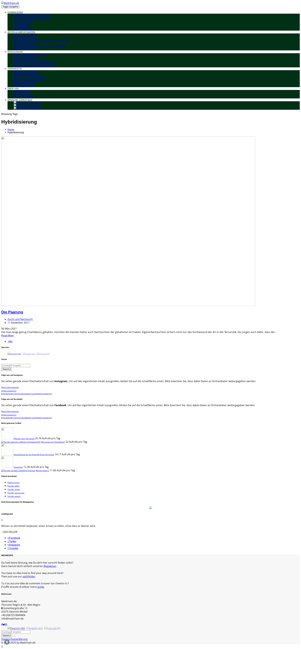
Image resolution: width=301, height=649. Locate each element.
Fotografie (22, 23)
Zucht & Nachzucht (28, 80)
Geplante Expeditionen (30, 60)
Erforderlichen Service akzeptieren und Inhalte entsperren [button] (26, 393)
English (33, 105)
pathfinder (29, 576)
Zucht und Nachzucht (20, 319)
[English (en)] (29, 353)
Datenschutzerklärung (14, 639)
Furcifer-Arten (25, 43)
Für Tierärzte (24, 29)
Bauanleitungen (25, 74)
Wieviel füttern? (42, 470)
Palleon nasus (14, 482)
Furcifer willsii (13, 486)
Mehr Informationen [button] (10, 387)
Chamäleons (15, 12)
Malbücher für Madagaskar (34, 66)
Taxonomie (21, 26)
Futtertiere (18, 467)
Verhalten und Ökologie (31, 17)
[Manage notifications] (6, 642)
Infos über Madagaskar (31, 54)
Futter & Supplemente (30, 77)
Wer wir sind (23, 91)
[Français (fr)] (43, 353)
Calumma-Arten (25, 37)
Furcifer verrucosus (16, 493)
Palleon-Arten (24, 49)
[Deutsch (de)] (14, 353)
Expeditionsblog (26, 57)
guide (40, 587)
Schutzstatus (24, 20)
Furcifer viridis (14, 489)
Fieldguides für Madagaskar (34, 63)
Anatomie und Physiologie (32, 15)
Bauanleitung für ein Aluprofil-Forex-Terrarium (34, 454)
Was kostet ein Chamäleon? (53, 442)
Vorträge (21, 94)
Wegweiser (49, 566)
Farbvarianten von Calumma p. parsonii (42, 40)
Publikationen (24, 97)
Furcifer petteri (14, 496)
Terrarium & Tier (26, 71)
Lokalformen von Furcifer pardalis (40, 46)
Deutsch (35, 102)
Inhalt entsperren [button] (8, 390)
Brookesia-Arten (26, 34)
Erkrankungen (25, 82)
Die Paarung (12, 312)
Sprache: (13, 100)
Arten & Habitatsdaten (21, 32)
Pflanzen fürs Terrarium (24, 438)
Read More (7, 335)
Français (36, 108)
